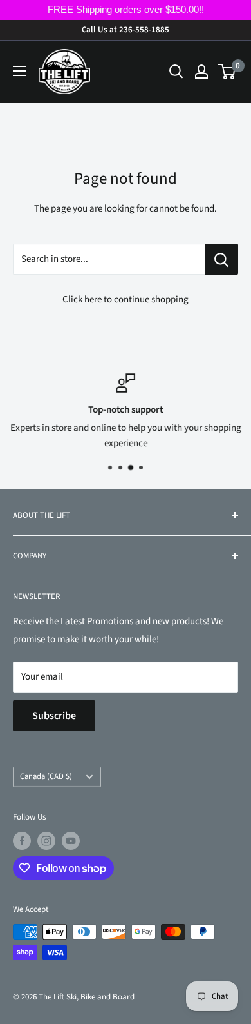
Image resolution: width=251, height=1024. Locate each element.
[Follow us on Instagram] (46, 841)
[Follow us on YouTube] (71, 841)
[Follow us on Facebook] (22, 841)
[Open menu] (19, 71)
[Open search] (176, 71)
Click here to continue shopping (125, 299)
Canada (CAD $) (46, 776)
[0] (227, 71)
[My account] (201, 71)
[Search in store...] (221, 259)
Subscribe (54, 716)
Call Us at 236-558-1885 (125, 29)
